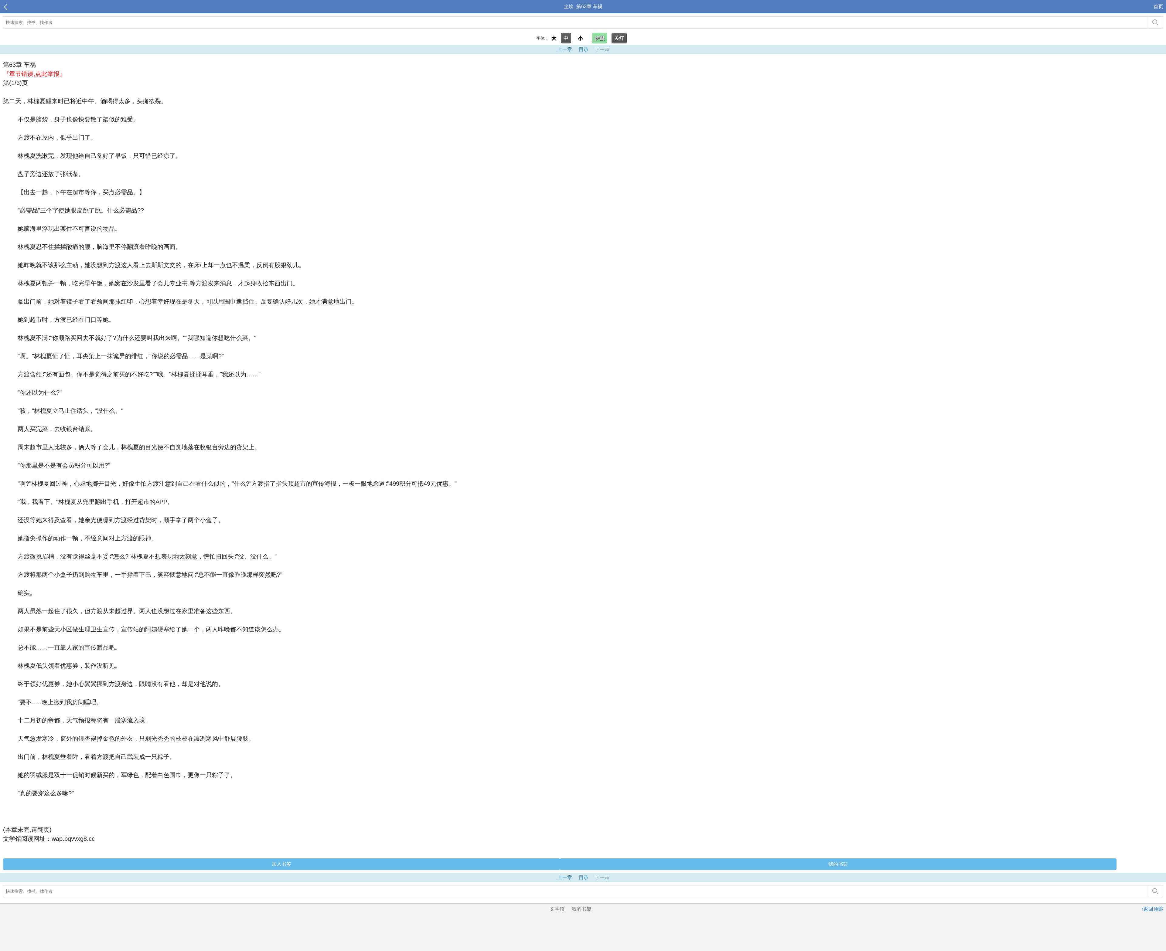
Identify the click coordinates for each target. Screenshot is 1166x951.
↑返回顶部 (1152, 909)
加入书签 (281, 864)
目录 (583, 49)
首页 (1158, 6)
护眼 (600, 38)
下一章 (602, 49)
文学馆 (557, 909)
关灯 (619, 38)
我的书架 (838, 864)
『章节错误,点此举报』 (34, 73)
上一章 (564, 49)
